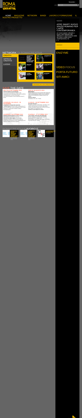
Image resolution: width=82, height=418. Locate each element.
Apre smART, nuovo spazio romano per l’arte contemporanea (67, 27)
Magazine (19, 15)
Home (8, 15)
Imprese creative (7, 60)
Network (32, 15)
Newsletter (72, 2)
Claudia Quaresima (29, 74)
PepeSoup (29, 64)
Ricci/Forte (46, 73)
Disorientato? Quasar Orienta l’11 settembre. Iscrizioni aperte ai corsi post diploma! (30, 58)
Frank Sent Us (47, 64)
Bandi (43, 15)
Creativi (7, 55)
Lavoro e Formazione (60, 15)
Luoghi (6, 64)
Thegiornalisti (47, 55)
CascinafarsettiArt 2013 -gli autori (50, 132)
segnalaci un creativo (43, 84)
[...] (58, 40)
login (55, 5)
